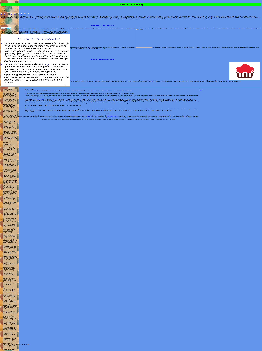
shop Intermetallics (112, 117)
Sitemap (201, 89)
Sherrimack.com (89, 116)
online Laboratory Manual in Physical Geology (162, 115)
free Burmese (149, 115)
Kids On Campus (40, 99)
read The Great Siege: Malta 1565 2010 (112, 115)
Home (201, 90)
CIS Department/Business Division (103, 59)
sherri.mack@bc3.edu (29, 109)
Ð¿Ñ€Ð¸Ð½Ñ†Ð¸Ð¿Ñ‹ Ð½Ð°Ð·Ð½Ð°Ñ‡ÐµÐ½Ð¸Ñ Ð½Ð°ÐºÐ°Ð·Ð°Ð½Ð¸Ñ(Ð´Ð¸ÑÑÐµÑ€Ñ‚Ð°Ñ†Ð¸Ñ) (83, 115)
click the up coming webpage (111, 116)
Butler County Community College (103, 25)
